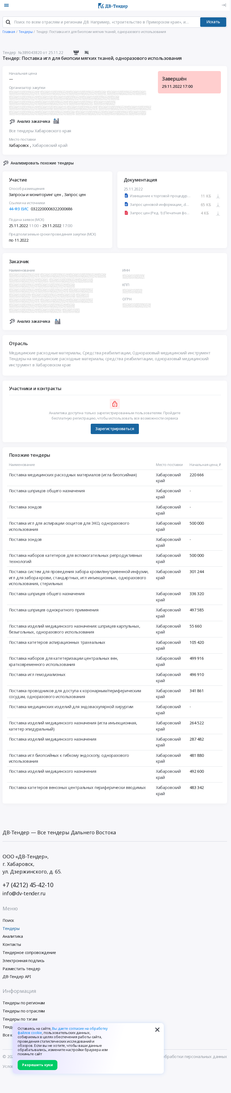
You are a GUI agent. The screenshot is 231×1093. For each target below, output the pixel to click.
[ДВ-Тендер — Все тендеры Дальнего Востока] (113, 5)
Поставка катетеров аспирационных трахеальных (57, 642)
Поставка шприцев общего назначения (47, 593)
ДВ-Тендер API (17, 976)
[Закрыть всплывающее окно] (157, 1029)
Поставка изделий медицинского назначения (52, 739)
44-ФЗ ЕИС (19, 208)
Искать (213, 21)
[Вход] (224, 5)
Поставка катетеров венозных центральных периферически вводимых (77, 787)
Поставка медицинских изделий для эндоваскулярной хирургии (71, 706)
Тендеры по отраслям (24, 1011)
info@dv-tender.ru (24, 893)
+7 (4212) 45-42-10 (28, 885)
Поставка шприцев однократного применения (54, 610)
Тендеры (11, 928)
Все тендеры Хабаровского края (40, 130)
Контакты (12, 944)
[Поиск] (8, 22)
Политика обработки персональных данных (184, 1056)
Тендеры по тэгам (20, 1019)
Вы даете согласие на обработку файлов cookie (63, 1030)
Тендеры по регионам (24, 1002)
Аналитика (13, 936)
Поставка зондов (25, 507)
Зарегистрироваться (114, 428)
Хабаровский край (49, 145)
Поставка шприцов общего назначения (47, 490)
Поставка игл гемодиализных (37, 674)
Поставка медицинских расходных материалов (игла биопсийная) (73, 474)
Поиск (8, 920)
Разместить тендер (21, 968)
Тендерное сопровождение (29, 952)
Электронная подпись (24, 960)
